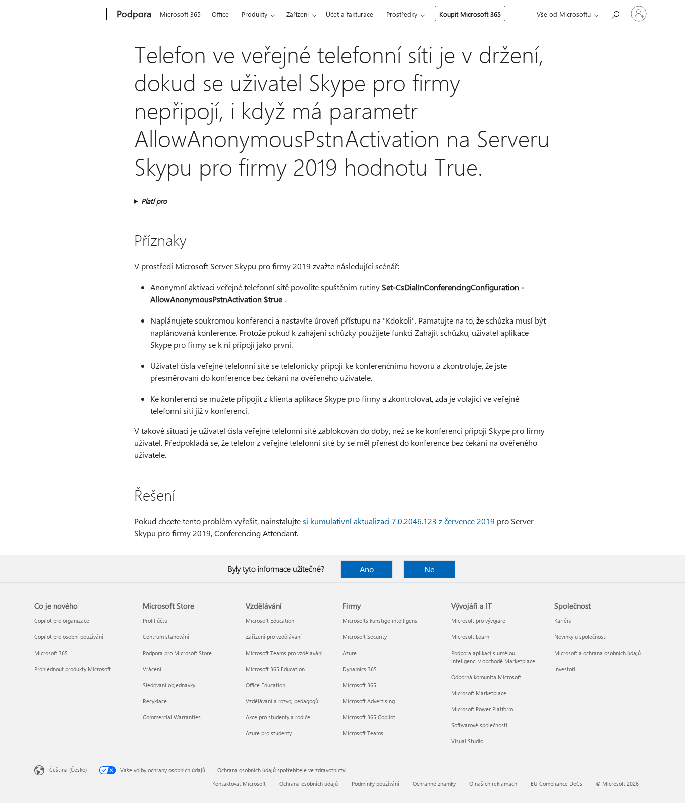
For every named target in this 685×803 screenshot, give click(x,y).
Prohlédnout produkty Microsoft (72, 669)
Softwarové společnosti (479, 725)
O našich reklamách (493, 783)
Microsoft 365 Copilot (368, 717)
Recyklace (155, 701)
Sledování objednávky (169, 685)
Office (220, 14)
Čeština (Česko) (68, 769)
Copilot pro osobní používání (68, 636)
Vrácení (152, 669)
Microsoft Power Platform (482, 709)
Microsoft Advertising (368, 701)
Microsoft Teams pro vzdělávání (284, 653)
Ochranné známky (434, 783)
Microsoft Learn (470, 636)
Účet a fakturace (349, 14)
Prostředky (401, 14)
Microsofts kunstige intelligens (379, 620)
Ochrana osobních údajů (308, 783)
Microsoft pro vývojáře (478, 620)
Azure (349, 653)
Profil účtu (155, 620)
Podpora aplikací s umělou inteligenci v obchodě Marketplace (493, 657)
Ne (429, 569)
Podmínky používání (375, 783)
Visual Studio (467, 741)
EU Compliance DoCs (556, 783)
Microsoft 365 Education (275, 669)
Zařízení (297, 14)
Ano (367, 569)
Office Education (265, 685)
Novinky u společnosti (580, 636)
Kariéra (563, 620)
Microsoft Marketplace (478, 693)
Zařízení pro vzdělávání (274, 636)
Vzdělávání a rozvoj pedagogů (282, 701)
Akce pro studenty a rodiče (278, 717)
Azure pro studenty (269, 733)
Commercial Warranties (172, 717)
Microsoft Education (270, 620)
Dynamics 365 (359, 669)
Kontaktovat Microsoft (239, 783)
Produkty (254, 14)
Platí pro (154, 201)
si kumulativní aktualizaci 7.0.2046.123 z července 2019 (399, 521)
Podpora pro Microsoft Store (177, 653)
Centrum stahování (166, 636)
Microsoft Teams (362, 733)
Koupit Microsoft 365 (470, 14)
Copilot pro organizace (61, 620)
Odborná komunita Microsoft (486, 677)
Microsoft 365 (180, 14)
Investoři (564, 669)
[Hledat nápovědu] (615, 13)
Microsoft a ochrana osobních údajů (597, 653)
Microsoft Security (364, 636)
